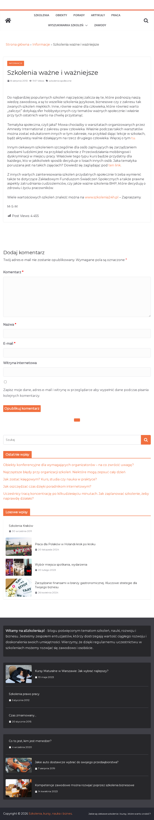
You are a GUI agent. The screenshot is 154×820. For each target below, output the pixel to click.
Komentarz (13, 272)
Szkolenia (41, 15)
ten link (114, 165)
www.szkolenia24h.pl (102, 197)
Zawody (100, 25)
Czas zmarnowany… (22, 715)
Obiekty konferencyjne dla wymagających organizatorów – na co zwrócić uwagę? (68, 465)
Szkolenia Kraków (21, 526)
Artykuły (98, 15)
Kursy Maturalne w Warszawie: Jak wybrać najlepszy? (71, 671)
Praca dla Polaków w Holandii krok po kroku (65, 544)
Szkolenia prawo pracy (24, 694)
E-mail (9, 343)
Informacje (41, 44)
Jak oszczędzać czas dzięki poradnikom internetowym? (47, 486)
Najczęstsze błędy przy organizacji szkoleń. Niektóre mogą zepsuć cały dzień (64, 472)
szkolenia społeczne (60, 80)
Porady (79, 15)
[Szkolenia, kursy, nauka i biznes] (8, 20)
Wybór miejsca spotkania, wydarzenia (61, 564)
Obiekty (61, 15)
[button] (85, 25)
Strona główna (17, 44)
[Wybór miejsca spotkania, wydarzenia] (19, 567)
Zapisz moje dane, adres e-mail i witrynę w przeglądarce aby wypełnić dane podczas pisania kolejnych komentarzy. (76, 393)
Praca (115, 15)
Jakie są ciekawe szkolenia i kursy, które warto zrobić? (119, 813)
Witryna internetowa (20, 363)
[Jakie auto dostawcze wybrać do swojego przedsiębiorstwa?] (19, 765)
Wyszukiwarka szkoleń (65, 25)
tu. (133, 138)
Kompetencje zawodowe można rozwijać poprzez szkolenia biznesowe (84, 785)
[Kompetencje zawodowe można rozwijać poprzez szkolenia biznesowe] (19, 788)
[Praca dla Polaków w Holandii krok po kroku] (19, 547)
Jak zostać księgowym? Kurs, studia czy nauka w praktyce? (50, 479)
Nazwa (9, 324)
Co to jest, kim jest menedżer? (30, 741)
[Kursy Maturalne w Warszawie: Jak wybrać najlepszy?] (19, 674)
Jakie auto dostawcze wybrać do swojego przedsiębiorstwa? (77, 762)
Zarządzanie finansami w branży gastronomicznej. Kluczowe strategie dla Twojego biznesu (86, 585)
